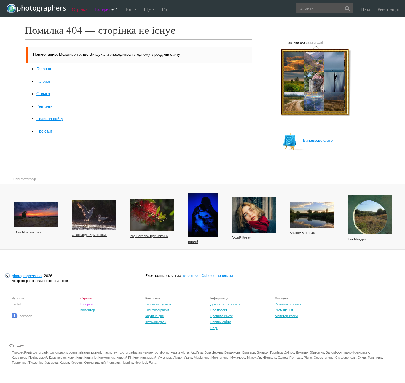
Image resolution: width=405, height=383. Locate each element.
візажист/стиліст (91, 352)
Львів (188, 357)
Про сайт (44, 131)
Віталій (193, 242)
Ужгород (51, 362)
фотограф (57, 352)
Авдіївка (197, 352)
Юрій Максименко (27, 232)
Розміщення (284, 310)
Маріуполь (202, 357)
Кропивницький (144, 357)
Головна (43, 69)
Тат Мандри (357, 239)
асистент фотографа (121, 352)
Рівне (308, 357)
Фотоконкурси (155, 322)
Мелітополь (220, 357)
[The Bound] (203, 215)
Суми (362, 357)
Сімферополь (345, 357)
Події (214, 328)
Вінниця (262, 352)
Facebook (24, 316)
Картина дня (296, 42)
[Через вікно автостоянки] (370, 214)
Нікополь (269, 357)
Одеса (283, 357)
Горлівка (276, 352)
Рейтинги (44, 106)
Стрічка (79, 9)
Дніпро (289, 352)
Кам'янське (57, 357)
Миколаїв (254, 357)
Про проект (218, 310)
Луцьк (177, 357)
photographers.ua (27, 276)
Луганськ (165, 357)
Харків (64, 362)
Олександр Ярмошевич (89, 235)
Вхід (365, 9)
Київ (79, 357)
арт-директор (148, 352)
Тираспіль (36, 362)
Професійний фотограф (30, 352)
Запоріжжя (334, 352)
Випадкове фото (318, 140)
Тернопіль (19, 362)
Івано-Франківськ (356, 352)
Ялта (152, 362)
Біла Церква (214, 352)
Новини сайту (220, 322)
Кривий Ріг (124, 357)
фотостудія (168, 352)
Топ (129, 9)
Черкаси (113, 362)
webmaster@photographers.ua (208, 276)
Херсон (76, 362)
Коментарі (87, 310)
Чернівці (141, 362)
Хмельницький (95, 362)
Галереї (43, 81)
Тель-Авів (375, 357)
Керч (71, 357)
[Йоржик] (152, 215)
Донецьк (302, 352)
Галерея (106, 9)
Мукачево (237, 357)
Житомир (317, 352)
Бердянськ (232, 352)
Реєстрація (388, 9)
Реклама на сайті (288, 304)
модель (72, 352)
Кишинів (90, 357)
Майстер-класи (286, 316)
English (17, 304)
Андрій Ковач (241, 237)
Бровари (248, 352)
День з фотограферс (225, 304)
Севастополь (324, 357)
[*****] (94, 215)
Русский (18, 298)
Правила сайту (49, 119)
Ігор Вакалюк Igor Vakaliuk (149, 236)
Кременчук (106, 357)
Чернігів (127, 362)
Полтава (295, 357)
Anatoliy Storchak (302, 232)
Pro (165, 9)
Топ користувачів (158, 304)
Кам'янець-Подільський (29, 357)
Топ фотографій (157, 310)
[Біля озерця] (312, 215)
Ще (148, 9)
